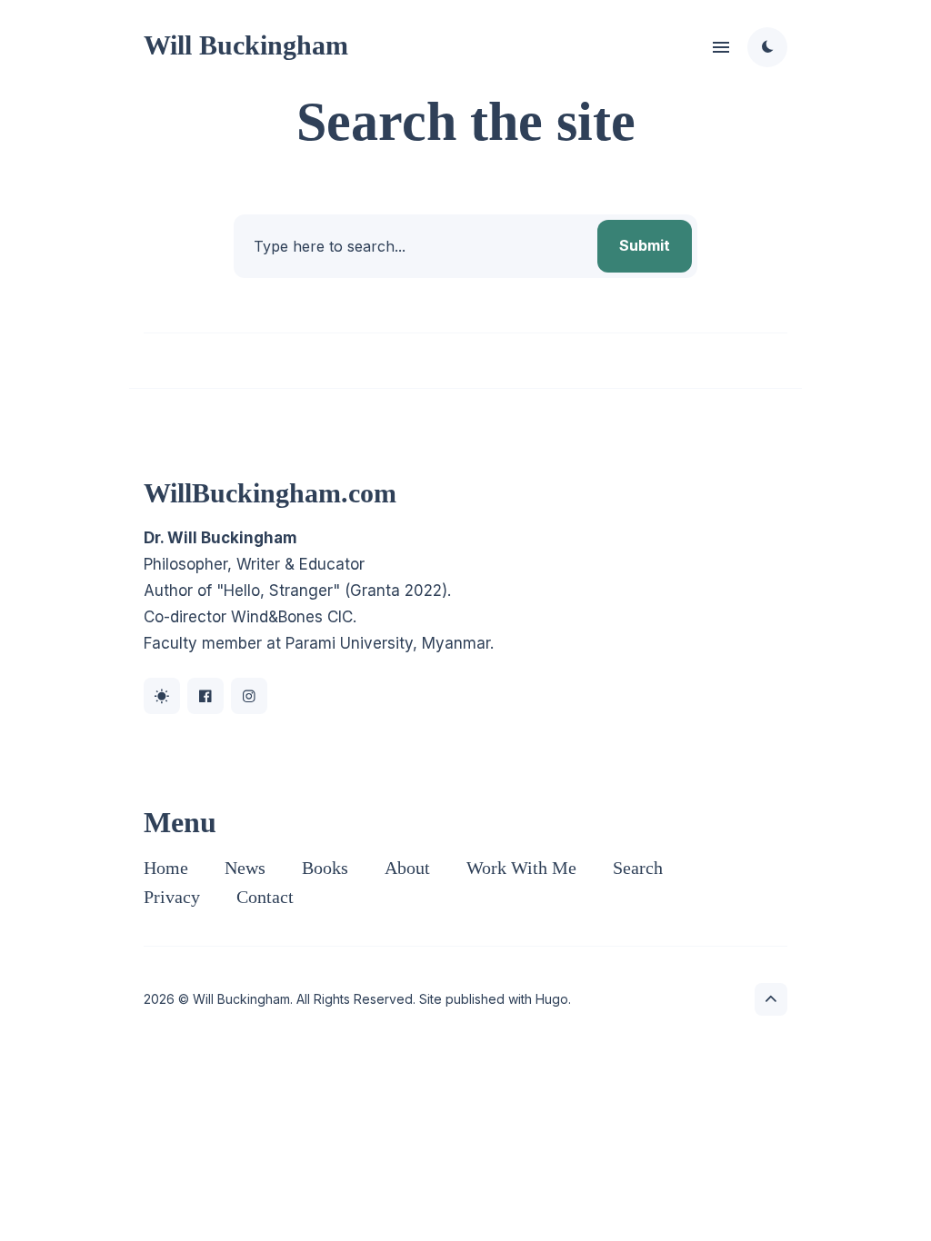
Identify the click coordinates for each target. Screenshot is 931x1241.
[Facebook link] (205, 696)
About (407, 868)
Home (166, 868)
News (245, 868)
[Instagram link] (249, 696)
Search (638, 868)
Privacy (172, 897)
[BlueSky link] (162, 696)
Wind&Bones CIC (292, 617)
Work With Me (521, 868)
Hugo (552, 999)
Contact (265, 897)
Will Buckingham (246, 45)
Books (325, 868)
